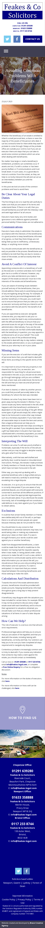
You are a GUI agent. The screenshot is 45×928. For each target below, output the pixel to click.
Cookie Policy (8, 899)
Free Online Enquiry (11, 667)
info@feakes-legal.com (16, 664)
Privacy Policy (24, 899)
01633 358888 (26, 28)
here (7, 681)
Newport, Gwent (11, 882)
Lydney (26, 882)
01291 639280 (27, 25)
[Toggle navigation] (6, 51)
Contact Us (32, 39)
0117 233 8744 (26, 31)
